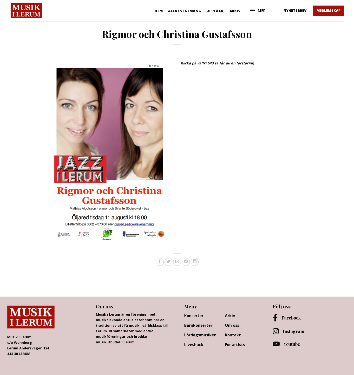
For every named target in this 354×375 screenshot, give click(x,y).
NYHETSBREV (295, 10)
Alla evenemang (184, 10)
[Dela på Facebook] (160, 262)
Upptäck (214, 10)
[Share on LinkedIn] (195, 262)
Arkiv (235, 10)
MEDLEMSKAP (328, 10)
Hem (159, 10)
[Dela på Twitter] (168, 262)
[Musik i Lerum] (38, 11)
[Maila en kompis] (177, 262)
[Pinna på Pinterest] (186, 262)
